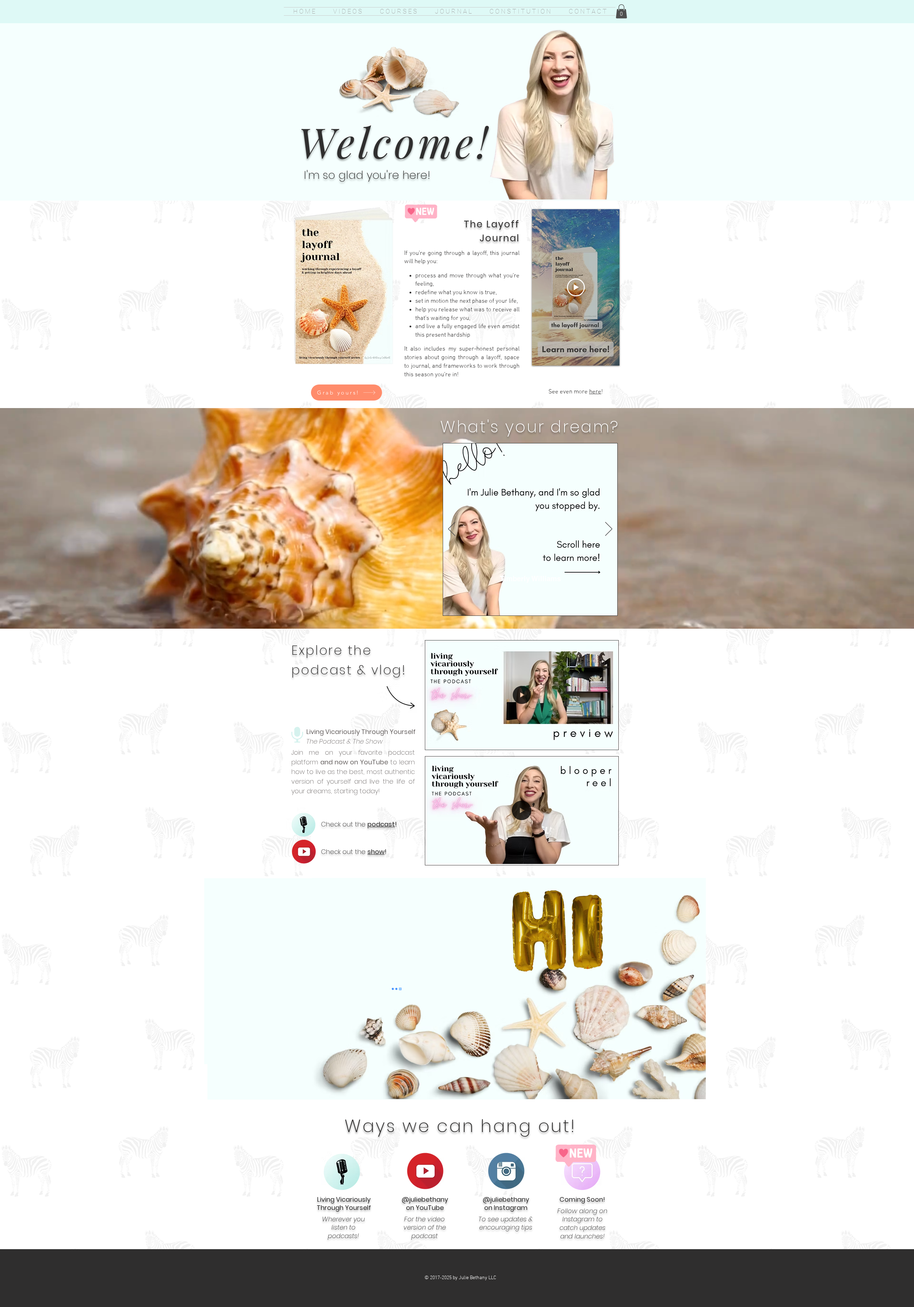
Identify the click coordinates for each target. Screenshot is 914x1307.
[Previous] (451, 529)
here (595, 392)
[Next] (608, 529)
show (376, 851)
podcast (381, 824)
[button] (621, 11)
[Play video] (576, 287)
